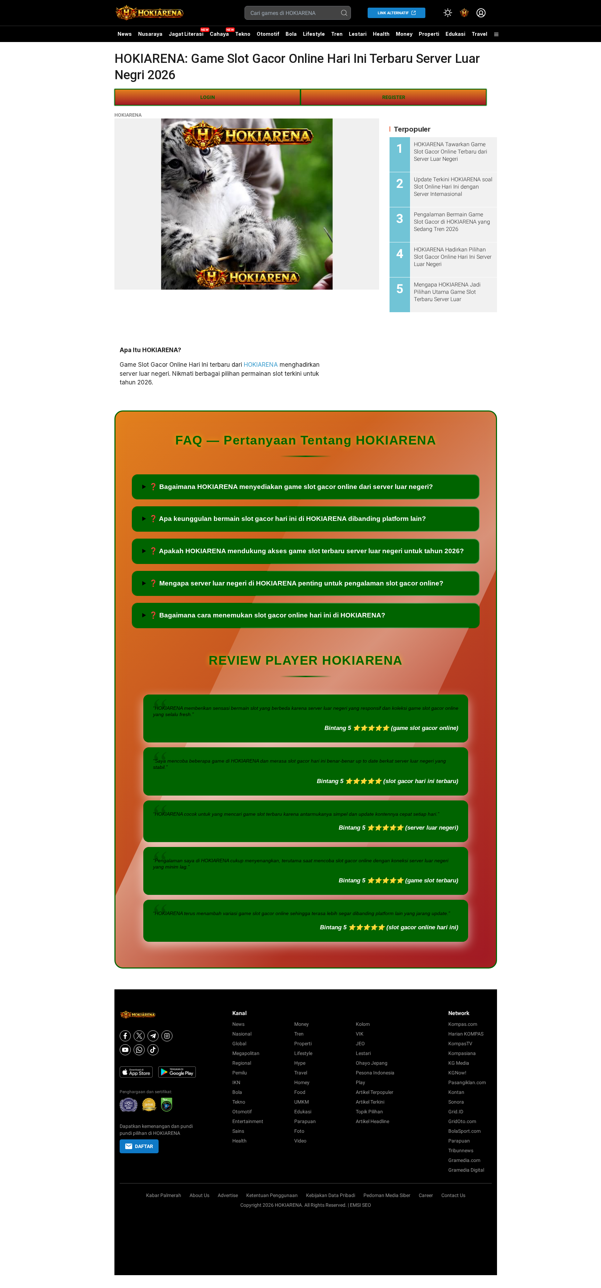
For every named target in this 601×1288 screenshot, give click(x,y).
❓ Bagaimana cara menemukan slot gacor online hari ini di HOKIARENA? (267, 615)
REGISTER (393, 97)
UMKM (301, 1102)
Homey (302, 1082)
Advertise (228, 1195)
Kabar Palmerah (163, 1195)
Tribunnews (460, 1150)
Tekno (242, 34)
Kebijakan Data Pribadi (330, 1195)
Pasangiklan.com (467, 1082)
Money (404, 34)
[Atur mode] (447, 12)
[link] (464, 12)
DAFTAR (144, 1146)
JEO (360, 1043)
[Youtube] (125, 1049)
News (125, 34)
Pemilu (239, 1072)
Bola (291, 34)
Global (239, 1043)
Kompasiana (462, 1053)
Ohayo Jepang (371, 1063)
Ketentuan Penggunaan (272, 1195)
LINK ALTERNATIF (393, 13)
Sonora (456, 1102)
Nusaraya (150, 34)
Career (426, 1195)
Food (299, 1092)
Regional (241, 1063)
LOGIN (207, 97)
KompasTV (460, 1043)
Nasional (241, 1034)
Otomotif (268, 34)
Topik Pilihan (369, 1111)
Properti (429, 34)
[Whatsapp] (139, 1049)
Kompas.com (462, 1024)
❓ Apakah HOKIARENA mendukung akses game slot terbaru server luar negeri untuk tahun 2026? (306, 551)
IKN (236, 1082)
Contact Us (453, 1195)
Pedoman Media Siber (386, 1195)
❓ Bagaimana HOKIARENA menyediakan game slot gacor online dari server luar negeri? (291, 486)
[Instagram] (167, 1035)
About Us (199, 1195)
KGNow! (457, 1072)
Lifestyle (314, 34)
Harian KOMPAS (465, 1034)
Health (381, 34)
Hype (299, 1063)
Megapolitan (245, 1053)
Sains (238, 1131)
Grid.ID (455, 1111)
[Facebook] (125, 1035)
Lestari (358, 36)
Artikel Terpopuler (374, 1092)
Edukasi (455, 34)
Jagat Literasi (186, 34)
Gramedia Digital (466, 1170)
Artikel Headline (372, 1121)
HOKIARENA (128, 115)
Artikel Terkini (370, 1102)
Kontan (456, 1092)
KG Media (458, 1063)
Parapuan (305, 1121)
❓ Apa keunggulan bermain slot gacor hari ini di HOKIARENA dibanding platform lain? (287, 518)
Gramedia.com (464, 1160)
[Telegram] (153, 1035)
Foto (299, 1131)
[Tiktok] (153, 1049)
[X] (139, 1035)
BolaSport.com (464, 1131)
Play (360, 1082)
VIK (359, 1034)
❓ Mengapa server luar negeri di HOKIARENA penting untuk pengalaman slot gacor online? (296, 583)
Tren (337, 34)
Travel (479, 34)
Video (300, 1141)
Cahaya (219, 34)
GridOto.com (462, 1121)
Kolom (363, 1024)
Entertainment (247, 1121)
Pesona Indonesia (375, 1072)
